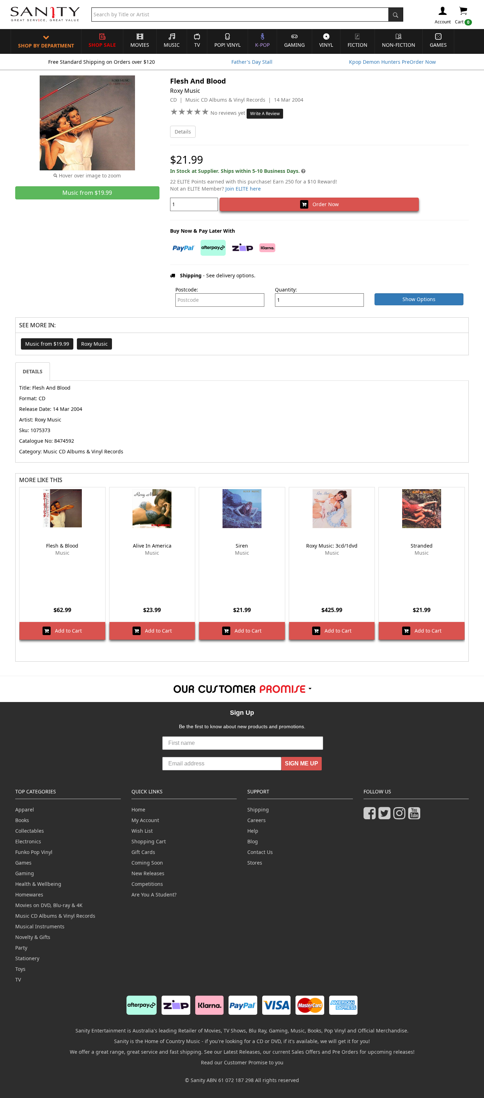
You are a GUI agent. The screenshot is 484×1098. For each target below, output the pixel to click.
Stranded (422, 545)
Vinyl (326, 44)
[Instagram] (400, 816)
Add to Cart (66, 630)
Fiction (357, 44)
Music (172, 44)
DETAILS (33, 371)
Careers (256, 820)
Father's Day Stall (251, 61)
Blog (252, 841)
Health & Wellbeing (38, 884)
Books (22, 820)
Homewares (29, 894)
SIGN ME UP (301, 763)
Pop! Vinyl (227, 44)
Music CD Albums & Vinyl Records (55, 915)
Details (183, 131)
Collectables (29, 830)
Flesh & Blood (62, 545)
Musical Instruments (39, 926)
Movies (139, 44)
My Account (145, 820)
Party (21, 947)
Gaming (294, 44)
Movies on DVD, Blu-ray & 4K (49, 905)
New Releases (147, 873)
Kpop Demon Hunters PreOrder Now (392, 61)
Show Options (419, 299)
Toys (20, 969)
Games (438, 44)
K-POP (262, 44)
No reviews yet (228, 112)
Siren (242, 545)
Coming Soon (147, 862)
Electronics (28, 841)
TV (197, 44)
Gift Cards (143, 852)
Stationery (27, 958)
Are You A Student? (153, 894)
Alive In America (152, 545)
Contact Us (260, 852)
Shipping (258, 809)
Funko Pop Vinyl (33, 852)
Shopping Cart (148, 841)
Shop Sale (102, 44)
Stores (254, 862)
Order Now (323, 204)
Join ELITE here (243, 188)
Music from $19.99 (47, 343)
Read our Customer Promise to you (242, 1062)
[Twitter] (385, 816)
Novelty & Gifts (32, 937)
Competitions (147, 884)
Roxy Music (94, 343)
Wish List (142, 830)
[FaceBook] (371, 816)
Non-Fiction (398, 44)
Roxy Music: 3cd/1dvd (332, 545)
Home (138, 809)
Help (252, 830)
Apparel (24, 809)
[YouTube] (415, 816)
